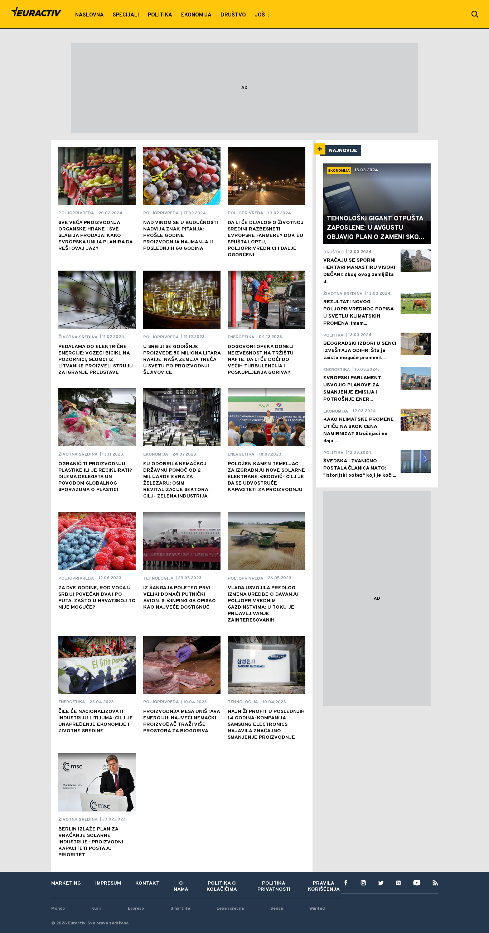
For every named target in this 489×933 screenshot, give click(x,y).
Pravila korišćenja (324, 886)
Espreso (136, 908)
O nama (181, 886)
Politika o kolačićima (222, 886)
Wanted (317, 908)
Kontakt (147, 883)
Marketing (66, 883)
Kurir (96, 908)
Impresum (108, 883)
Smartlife (180, 908)
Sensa (276, 908)
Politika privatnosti (273, 886)
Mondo (58, 908)
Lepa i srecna (230, 908)
